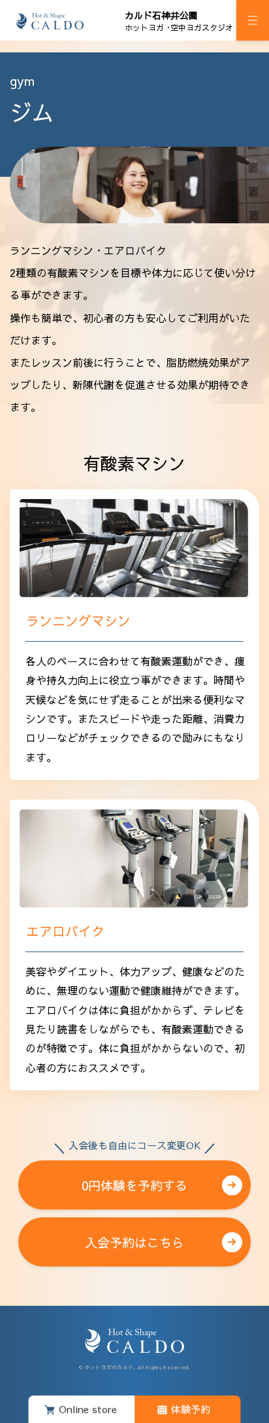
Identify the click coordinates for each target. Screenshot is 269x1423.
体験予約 (190, 1409)
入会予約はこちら (134, 1242)
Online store (88, 1409)
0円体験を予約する (134, 1177)
